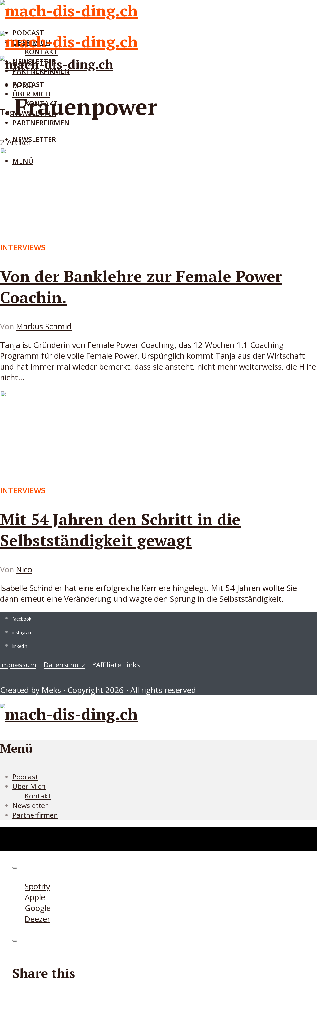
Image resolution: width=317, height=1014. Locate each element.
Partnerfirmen (41, 122)
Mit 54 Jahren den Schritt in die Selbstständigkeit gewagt (120, 530)
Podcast (28, 84)
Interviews (23, 247)
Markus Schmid (44, 326)
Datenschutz (64, 665)
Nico (24, 569)
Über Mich (29, 786)
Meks (51, 690)
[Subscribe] (14, 868)
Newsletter (34, 139)
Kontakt (38, 796)
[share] (14, 941)
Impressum (18, 665)
